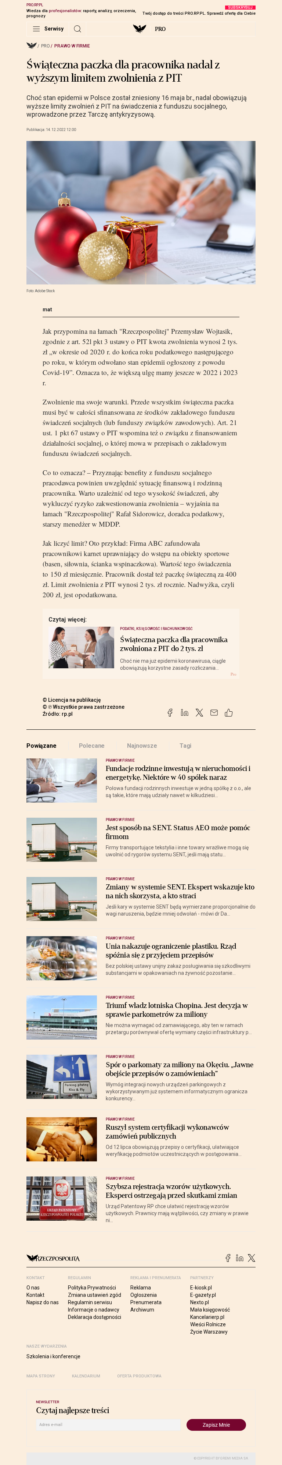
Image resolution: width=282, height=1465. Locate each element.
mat (47, 309)
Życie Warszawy (209, 1332)
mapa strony (40, 1376)
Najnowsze (142, 745)
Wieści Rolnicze (208, 1324)
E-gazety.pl (203, 1295)
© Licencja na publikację (72, 700)
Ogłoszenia (143, 1295)
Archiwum (142, 1310)
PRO (160, 29)
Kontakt (35, 1295)
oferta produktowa (139, 1376)
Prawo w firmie (72, 46)
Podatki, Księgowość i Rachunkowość (156, 629)
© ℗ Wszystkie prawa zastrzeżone (83, 707)
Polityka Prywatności (92, 1288)
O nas (33, 1288)
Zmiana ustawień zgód (94, 1295)
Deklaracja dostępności (94, 1317)
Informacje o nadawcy (93, 1310)
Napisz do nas (42, 1302)
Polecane (92, 745)
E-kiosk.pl (201, 1288)
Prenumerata (146, 1302)
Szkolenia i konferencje (53, 1356)
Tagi (185, 745)
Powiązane (41, 745)
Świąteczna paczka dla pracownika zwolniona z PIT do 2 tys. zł (174, 644)
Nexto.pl (199, 1302)
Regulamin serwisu (90, 1302)
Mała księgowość (210, 1310)
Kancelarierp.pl (207, 1317)
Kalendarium (86, 1376)
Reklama (140, 1288)
